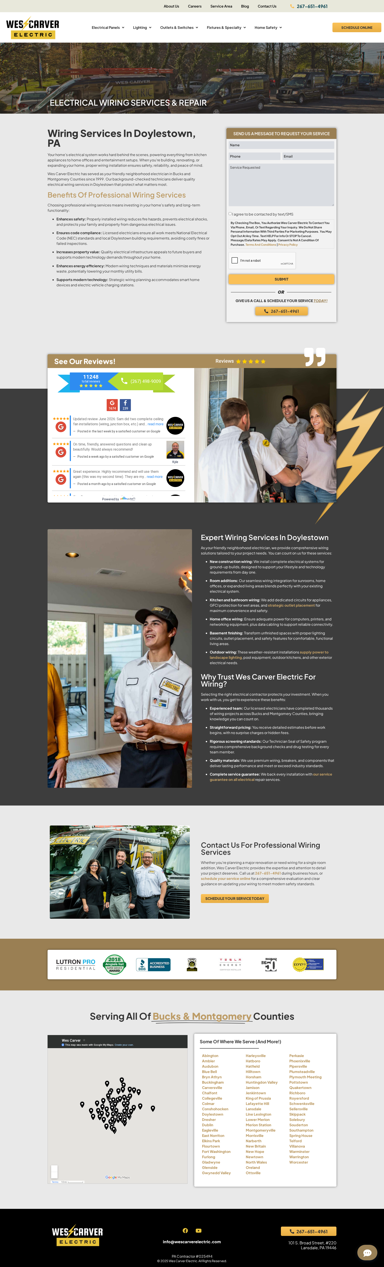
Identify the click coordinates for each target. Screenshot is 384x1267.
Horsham (253, 1077)
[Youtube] (198, 1230)
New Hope (255, 1151)
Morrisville (255, 1135)
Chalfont (209, 1093)
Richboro (297, 1093)
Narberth (254, 1140)
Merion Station (258, 1124)
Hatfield (253, 1066)
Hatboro (253, 1061)
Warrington (299, 1156)
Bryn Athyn (212, 1077)
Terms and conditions (261, 244)
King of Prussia (258, 1098)
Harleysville (256, 1055)
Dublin (207, 1124)
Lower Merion (258, 1119)
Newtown (254, 1156)
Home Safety (266, 27)
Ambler (208, 1061)
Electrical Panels (106, 27)
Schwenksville (301, 1103)
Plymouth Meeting (305, 1077)
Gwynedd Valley (216, 1172)
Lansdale (253, 1109)
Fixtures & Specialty (224, 27)
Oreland (253, 1167)
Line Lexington (258, 1114)
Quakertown (300, 1087)
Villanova (297, 1146)
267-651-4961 (268, 873)
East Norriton (213, 1135)
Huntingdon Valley (262, 1082)
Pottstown (298, 1082)
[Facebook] (185, 1230)
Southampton (301, 1130)
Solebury (297, 1119)
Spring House (300, 1135)
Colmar (208, 1103)
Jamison (253, 1087)
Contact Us (267, 6)
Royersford (299, 1098)
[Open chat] (367, 1252)
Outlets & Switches (177, 27)
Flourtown (211, 1146)
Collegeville (212, 1098)
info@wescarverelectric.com (192, 1241)
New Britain (256, 1146)
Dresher (209, 1119)
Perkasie (296, 1055)
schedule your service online (225, 878)
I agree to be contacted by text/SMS (262, 214)
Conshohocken (215, 1109)
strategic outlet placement (291, 605)
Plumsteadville (302, 1071)
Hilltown (253, 1071)
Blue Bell (209, 1071)
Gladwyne (211, 1162)
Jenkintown (256, 1093)
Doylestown (212, 1114)
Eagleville (210, 1130)
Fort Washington (216, 1151)
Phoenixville (299, 1061)
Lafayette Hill (257, 1103)
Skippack (297, 1114)
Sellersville (298, 1109)
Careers (195, 6)
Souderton (298, 1124)
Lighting (140, 27)
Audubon (210, 1066)
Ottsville (253, 1172)
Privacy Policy (288, 244)
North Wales (256, 1162)
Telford (295, 1140)
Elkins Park (211, 1140)
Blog (245, 6)
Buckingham (213, 1082)
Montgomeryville (261, 1130)
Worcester (298, 1162)
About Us (171, 6)
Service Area (221, 6)
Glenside (210, 1167)
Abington (210, 1055)
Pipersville (298, 1066)
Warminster (299, 1151)
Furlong (208, 1156)
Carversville (212, 1087)
